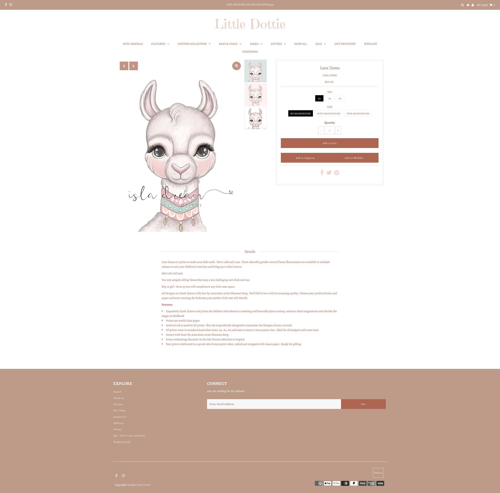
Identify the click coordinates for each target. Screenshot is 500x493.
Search (117, 392)
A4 (319, 98)
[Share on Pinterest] (336, 174)
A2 (340, 98)
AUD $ (378, 472)
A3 (330, 98)
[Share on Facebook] (322, 174)
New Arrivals (133, 44)
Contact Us (119, 417)
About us (118, 398)
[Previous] (124, 66)
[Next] (133, 66)
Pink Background (357, 113)
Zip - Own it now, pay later (129, 435)
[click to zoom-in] (236, 66)
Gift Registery (345, 44)
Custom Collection (192, 44)
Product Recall (121, 442)
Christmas (250, 52)
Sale (318, 44)
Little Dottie (143, 485)
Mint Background (328, 113)
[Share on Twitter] (329, 174)
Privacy (117, 429)
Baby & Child (228, 44)
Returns (118, 404)
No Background (300, 113)
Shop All (300, 44)
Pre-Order (119, 410)
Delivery (118, 423)
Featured (158, 44)
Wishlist (370, 44)
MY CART (486, 5)
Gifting (276, 44)
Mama (254, 44)
